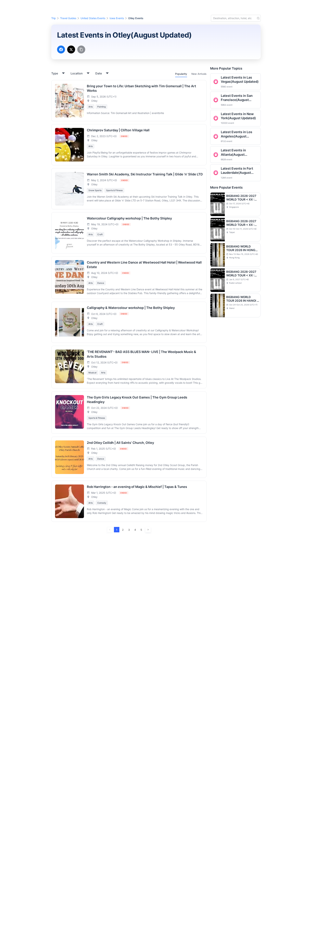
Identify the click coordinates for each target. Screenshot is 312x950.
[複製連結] (81, 49)
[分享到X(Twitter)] (71, 49)
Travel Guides (68, 18)
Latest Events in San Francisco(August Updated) (237, 98)
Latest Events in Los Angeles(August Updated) (236, 134)
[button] (281, 6)
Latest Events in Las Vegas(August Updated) (240, 79)
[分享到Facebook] (61, 49)
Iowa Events (117, 18)
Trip (53, 18)
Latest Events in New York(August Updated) (238, 116)
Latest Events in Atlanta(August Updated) (233, 152)
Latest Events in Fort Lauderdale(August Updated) (237, 171)
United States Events (93, 18)
